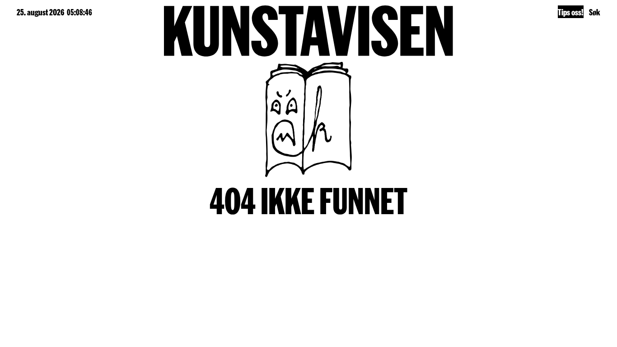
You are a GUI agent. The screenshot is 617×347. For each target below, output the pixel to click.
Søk (594, 12)
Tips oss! (571, 12)
